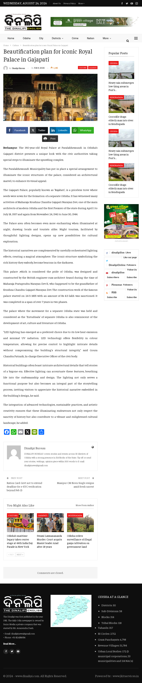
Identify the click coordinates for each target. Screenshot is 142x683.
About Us (57, 3)
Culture (82, 68)
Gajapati (92, 68)
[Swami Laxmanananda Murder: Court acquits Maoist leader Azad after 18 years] (50, 522)
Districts (56, 38)
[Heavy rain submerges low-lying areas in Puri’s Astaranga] (121, 70)
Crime (75, 38)
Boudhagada (75, 515)
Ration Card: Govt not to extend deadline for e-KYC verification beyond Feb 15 (24, 486)
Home (11, 38)
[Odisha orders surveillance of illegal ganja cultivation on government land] (80, 522)
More (80, 3)
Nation (90, 38)
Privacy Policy (69, 3)
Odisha (26, 38)
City (41, 38)
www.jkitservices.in (126, 676)
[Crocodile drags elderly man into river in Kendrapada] (121, 104)
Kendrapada (116, 97)
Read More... (9, 643)
